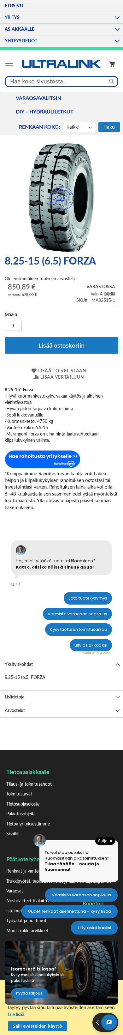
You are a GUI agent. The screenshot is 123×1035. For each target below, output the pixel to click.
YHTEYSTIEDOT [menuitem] (21, 41)
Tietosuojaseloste (22, 804)
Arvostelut (15, 711)
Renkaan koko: (39, 127)
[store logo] (61, 64)
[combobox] (61, 81)
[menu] (61, 23)
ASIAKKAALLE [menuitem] (19, 29)
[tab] (61, 664)
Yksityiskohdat (19, 664)
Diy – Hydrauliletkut (44, 111)
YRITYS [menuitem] (12, 17)
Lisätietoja (14, 697)
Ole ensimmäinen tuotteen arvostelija (41, 279)
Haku (109, 127)
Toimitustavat (19, 794)
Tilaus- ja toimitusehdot (29, 784)
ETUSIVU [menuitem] (14, 6)
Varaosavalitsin (38, 98)
